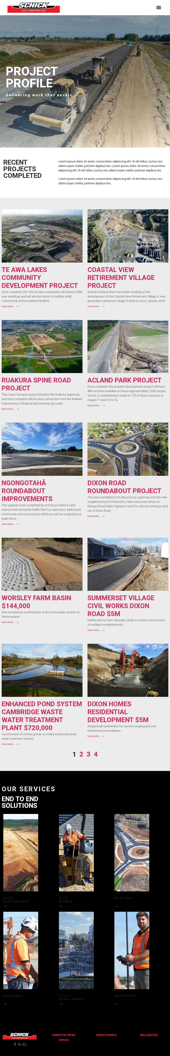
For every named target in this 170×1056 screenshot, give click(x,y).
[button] (159, 7)
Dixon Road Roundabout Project (124, 487)
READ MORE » (8, 306)
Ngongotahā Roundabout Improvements (27, 491)
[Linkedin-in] (19, 1044)
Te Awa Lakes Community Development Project (40, 278)
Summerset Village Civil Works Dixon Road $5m (120, 606)
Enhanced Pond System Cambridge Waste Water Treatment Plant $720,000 (42, 716)
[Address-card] (24, 1044)
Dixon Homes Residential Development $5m (118, 712)
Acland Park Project (124, 380)
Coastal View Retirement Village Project (121, 278)
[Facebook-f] (15, 1044)
